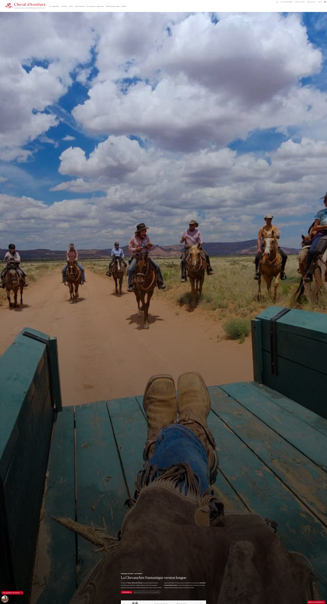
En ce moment (91, 6)
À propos (123, 6)
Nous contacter (301, 2)
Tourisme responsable (112, 6)
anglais (325, 2)
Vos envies (64, 6)
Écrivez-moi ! (314, 598)
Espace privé (312, 2)
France (71, 6)
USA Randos (138, 574)
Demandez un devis (315, 602)
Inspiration (100, 6)
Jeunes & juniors (80, 6)
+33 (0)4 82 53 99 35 (316, 596)
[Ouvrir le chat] (5, 599)
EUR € (319, 2)
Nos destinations (54, 6)
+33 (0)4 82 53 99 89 (287, 2)
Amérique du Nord (127, 574)
